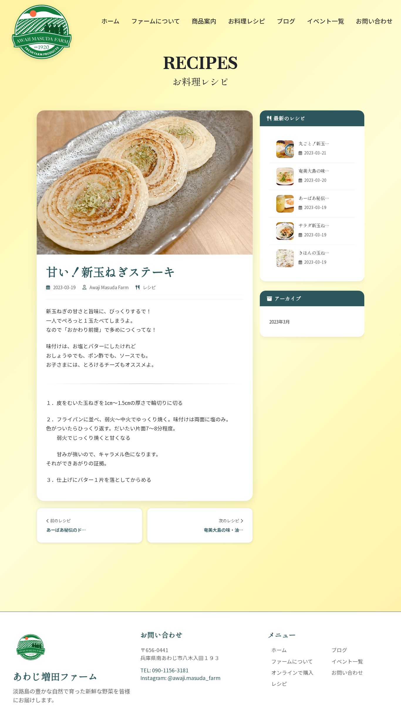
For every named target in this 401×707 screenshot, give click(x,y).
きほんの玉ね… (314, 252)
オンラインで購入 (292, 672)
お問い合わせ (374, 20)
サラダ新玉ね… (314, 225)
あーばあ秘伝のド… (66, 529)
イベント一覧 (325, 20)
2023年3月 (279, 321)
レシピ (279, 683)
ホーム (110, 20)
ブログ (286, 20)
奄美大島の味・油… (223, 529)
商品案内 (204, 20)
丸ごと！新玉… (314, 143)
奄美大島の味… (314, 170)
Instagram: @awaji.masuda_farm (180, 677)
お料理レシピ (246, 20)
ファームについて (155, 20)
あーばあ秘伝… (314, 198)
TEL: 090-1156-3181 (164, 670)
